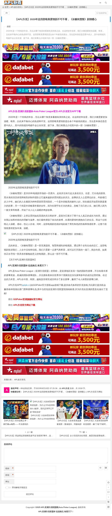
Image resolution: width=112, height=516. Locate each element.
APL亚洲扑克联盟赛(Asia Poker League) (59, 507)
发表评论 (102, 13)
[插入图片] (106, 468)
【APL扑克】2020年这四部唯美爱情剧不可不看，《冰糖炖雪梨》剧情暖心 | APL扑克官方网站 (62, 392)
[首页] (108, 482)
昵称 (9, 468)
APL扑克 (65, 388)
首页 (7, 7)
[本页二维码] (108, 507)
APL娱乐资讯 (16, 7)
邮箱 (9, 474)
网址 (7, 481)
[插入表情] (100, 468)
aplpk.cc (26, 285)
